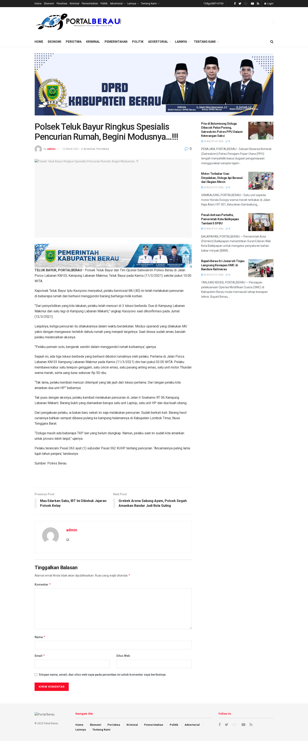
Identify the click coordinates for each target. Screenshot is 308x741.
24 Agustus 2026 (213, 274)
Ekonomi (49, 3)
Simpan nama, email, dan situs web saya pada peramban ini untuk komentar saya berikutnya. (102, 674)
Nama (40, 637)
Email (40, 656)
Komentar (43, 584)
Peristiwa (62, 3)
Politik (104, 3)
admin (51, 148)
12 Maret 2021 (70, 148)
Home (38, 3)
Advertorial (116, 3)
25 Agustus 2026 (213, 141)
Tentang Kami (149, 3)
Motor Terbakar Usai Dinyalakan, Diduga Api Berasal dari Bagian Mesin (222, 178)
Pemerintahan (90, 3)
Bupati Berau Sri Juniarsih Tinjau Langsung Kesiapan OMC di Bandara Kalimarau (223, 265)
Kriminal (74, 3)
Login (270, 3)
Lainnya (131, 3)
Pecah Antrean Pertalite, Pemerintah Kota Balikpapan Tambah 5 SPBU (220, 219)
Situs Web (123, 655)
